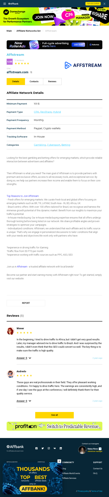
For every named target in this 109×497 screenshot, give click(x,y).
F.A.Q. (95, 473)
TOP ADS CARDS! (93, 4)
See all (54, 415)
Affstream (22, 266)
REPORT (26, 303)
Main (9, 31)
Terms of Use (96, 491)
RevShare (46, 112)
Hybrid (57, 112)
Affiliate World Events (71, 473)
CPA (36, 112)
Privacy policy (83, 491)
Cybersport (53, 144)
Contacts (34, 81)
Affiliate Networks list (28, 31)
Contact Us (97, 469)
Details (15, 81)
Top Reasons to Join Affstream (23, 196)
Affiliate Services (69, 478)
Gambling (40, 144)
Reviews (52, 81)
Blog (64, 469)
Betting (65, 144)
